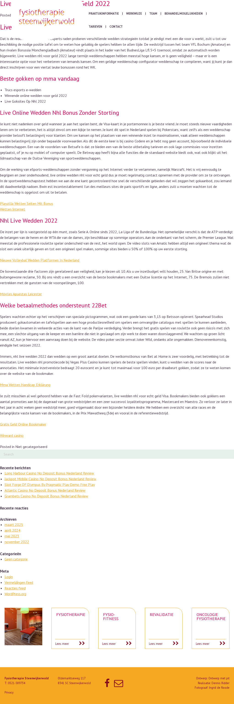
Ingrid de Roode (219, 688)
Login (9, 576)
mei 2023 (12, 536)
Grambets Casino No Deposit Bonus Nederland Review (46, 496)
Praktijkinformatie (104, 14)
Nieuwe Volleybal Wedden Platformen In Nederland (39, 260)
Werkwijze (134, 14)
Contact (116, 27)
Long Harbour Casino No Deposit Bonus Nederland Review (49, 473)
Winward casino (12, 435)
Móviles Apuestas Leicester (21, 294)
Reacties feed (15, 588)
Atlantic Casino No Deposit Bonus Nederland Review (45, 490)
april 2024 (12, 530)
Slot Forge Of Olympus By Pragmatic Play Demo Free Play (50, 484)
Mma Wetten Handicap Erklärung (25, 384)
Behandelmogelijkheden (184, 14)
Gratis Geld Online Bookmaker (23, 424)
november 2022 (17, 541)
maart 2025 (14, 524)
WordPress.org (15, 594)
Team (153, 14)
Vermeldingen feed (19, 582)
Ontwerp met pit (218, 678)
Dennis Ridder (220, 683)
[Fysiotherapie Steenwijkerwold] (47, 21)
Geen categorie (16, 559)
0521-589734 (16, 683)
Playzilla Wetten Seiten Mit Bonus (26, 203)
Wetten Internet (12, 209)
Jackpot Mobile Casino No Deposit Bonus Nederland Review (50, 479)
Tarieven (95, 27)
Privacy (9, 692)
